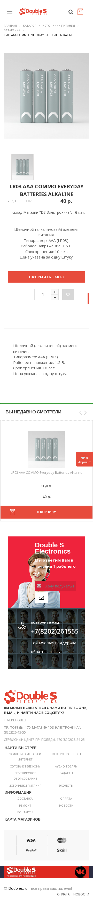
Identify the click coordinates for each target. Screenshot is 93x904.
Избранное (84, 460)
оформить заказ (46, 277)
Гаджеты (66, 773)
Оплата (66, 798)
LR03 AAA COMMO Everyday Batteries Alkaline (46, 472)
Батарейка (12, 30)
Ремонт (25, 805)
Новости (66, 805)
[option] (46, 96)
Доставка (25, 798)
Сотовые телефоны (25, 766)
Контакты (25, 812)
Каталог (29, 25)
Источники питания (58, 25)
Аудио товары (66, 766)
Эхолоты (66, 785)
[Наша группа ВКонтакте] (46, 871)
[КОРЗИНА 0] (81, 13)
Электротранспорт (66, 754)
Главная (10, 25)
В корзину (46, 512)
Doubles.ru (17, 888)
